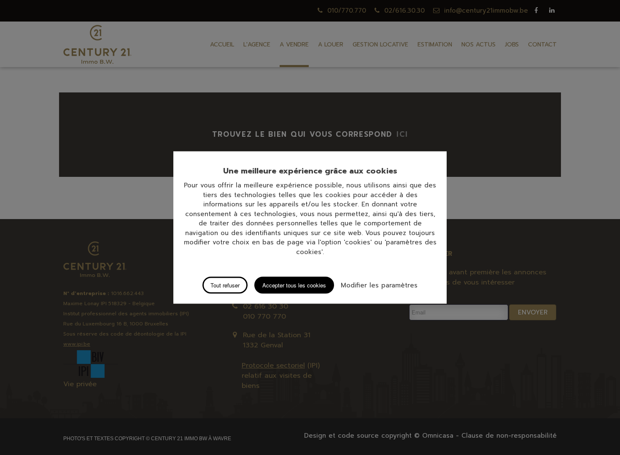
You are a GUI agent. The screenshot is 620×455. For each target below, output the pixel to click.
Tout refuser (225, 285)
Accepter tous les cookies (294, 285)
